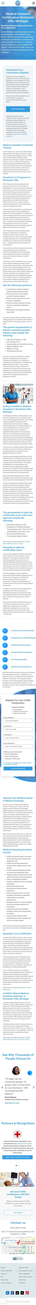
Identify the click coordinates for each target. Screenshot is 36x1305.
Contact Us (4, 1273)
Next (33, 1087)
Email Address (9, 717)
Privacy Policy (4, 1280)
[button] (16, 1167)
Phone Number (9, 743)
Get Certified (18, 1213)
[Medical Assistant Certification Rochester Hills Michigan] (18, 403)
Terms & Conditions (6, 1283)
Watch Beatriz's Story (12, 1103)
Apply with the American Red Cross (17, 1157)
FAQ (2, 1276)
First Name (8, 726)
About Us (3, 1267)
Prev (2, 1087)
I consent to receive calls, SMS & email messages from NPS (17, 763)
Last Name (8, 735)
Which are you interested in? (13, 752)
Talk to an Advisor (18, 109)
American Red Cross (23, 1144)
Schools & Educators (6, 1270)
